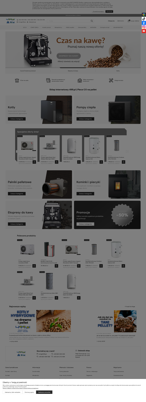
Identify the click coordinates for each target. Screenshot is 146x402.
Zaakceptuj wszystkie (44, 392)
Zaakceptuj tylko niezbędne (12, 392)
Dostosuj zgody (29, 392)
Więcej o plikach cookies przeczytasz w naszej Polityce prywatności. (21, 388)
